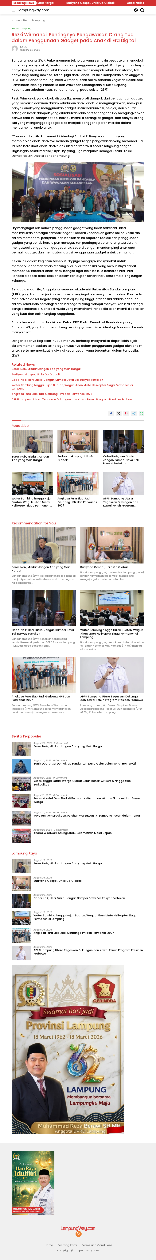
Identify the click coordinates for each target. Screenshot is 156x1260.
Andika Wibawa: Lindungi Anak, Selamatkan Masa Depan (72, 833)
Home (49, 1245)
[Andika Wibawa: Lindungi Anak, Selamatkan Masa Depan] (21, 836)
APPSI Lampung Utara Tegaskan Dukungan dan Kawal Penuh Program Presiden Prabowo (73, 399)
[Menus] (14, 10)
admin (23, 47)
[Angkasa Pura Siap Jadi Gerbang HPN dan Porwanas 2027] (78, 483)
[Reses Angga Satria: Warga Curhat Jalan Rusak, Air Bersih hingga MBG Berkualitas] (21, 784)
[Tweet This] (119, 413)
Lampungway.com (33, 10)
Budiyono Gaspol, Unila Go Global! (60, 3)
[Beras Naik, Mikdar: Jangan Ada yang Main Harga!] (32, 441)
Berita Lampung (21, 28)
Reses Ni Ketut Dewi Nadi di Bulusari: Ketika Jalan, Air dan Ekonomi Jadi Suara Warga (86, 800)
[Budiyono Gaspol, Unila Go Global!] (78, 441)
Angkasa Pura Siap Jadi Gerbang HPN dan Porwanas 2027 (52, 394)
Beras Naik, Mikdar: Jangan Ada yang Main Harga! (46, 369)
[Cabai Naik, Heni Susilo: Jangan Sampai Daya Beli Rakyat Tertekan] (123, 441)
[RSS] (79, 1234)
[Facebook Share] (111, 413)
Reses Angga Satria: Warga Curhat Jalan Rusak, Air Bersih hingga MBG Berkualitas (82, 782)
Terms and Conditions (96, 1245)
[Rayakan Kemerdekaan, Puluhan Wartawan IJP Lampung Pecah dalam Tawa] (21, 818)
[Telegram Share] (134, 413)
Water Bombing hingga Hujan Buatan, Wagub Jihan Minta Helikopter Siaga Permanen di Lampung (72, 386)
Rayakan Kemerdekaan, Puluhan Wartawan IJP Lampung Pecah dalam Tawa (86, 815)
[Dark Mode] (136, 10)
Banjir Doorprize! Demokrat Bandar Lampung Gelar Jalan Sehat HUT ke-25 (85, 763)
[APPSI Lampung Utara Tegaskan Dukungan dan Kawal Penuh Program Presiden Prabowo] (123, 483)
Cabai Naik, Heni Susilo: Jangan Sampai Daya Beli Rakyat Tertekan (57, 380)
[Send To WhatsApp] (141, 413)
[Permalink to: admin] (15, 48)
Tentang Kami (67, 1245)
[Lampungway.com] (78, 1228)
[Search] (142, 10)
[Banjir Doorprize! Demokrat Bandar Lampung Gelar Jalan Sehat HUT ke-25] (21, 766)
